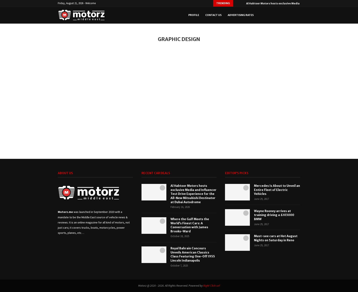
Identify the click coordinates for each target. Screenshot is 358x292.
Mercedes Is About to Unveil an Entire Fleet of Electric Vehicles (277, 190)
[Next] (242, 3)
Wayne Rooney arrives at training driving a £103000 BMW (274, 215)
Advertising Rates (241, 15)
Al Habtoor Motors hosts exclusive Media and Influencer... (284, 3)
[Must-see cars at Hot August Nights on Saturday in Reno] (237, 242)
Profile (193, 15)
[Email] (284, 15)
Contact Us (213, 15)
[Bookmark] (298, 15)
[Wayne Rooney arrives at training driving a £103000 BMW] (237, 217)
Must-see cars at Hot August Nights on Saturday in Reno (276, 238)
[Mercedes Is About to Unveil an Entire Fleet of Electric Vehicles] (237, 192)
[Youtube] (280, 15)
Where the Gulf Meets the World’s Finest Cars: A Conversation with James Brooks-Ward (190, 225)
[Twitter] (271, 15)
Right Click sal (211, 285)
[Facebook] (267, 15)
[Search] (291, 15)
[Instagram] (276, 15)
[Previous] (237, 3)
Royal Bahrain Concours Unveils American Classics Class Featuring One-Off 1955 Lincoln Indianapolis (193, 254)
